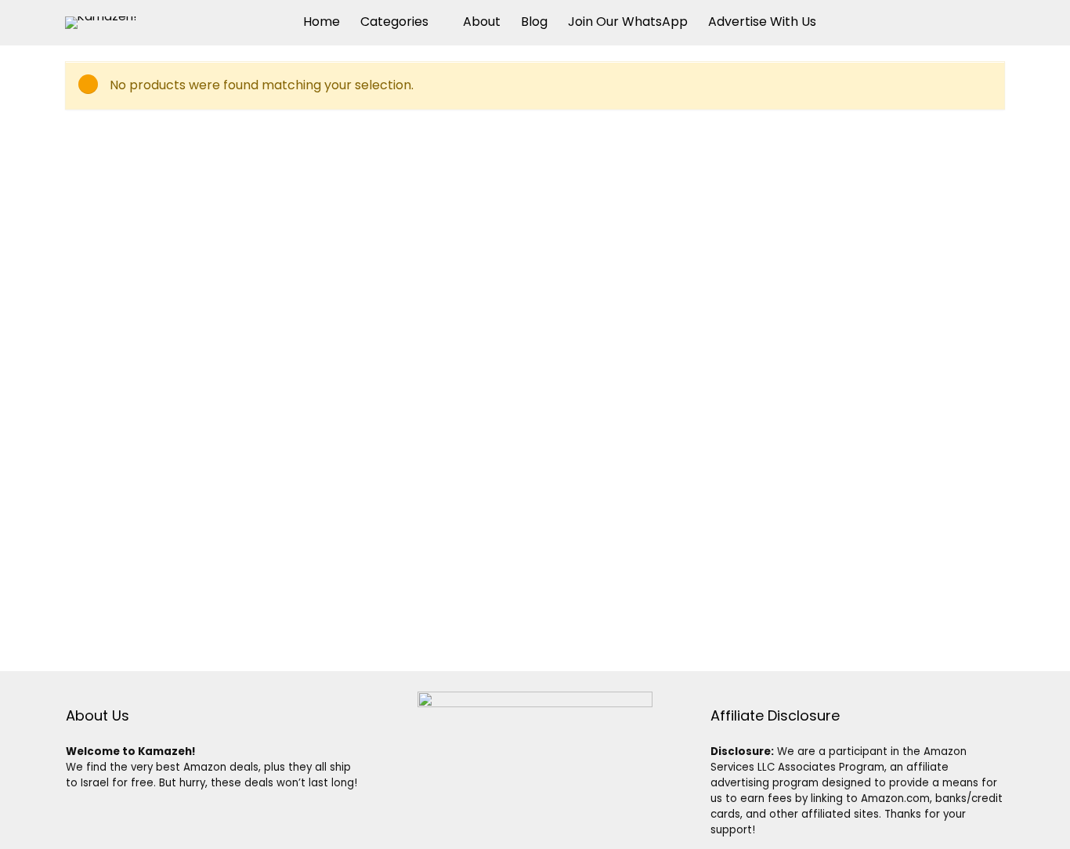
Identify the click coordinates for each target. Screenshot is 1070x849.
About (482, 22)
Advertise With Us (762, 22)
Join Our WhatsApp (628, 22)
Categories (394, 22)
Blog (534, 22)
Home (321, 22)
